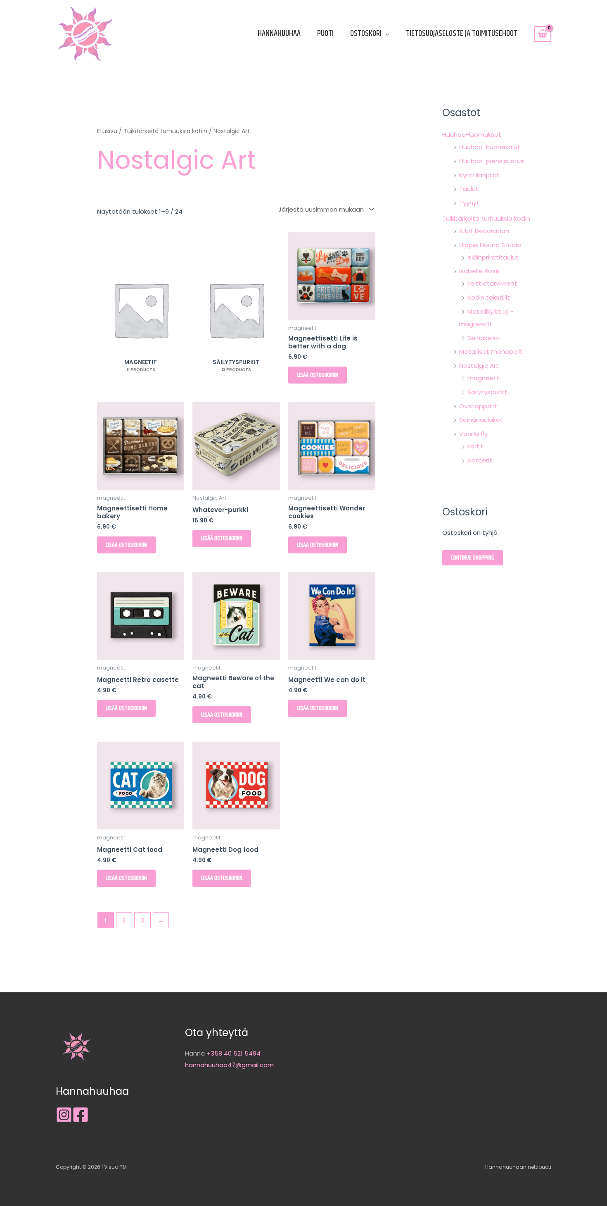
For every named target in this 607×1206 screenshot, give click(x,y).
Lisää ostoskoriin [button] (317, 375)
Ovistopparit (478, 406)
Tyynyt (469, 202)
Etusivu (107, 131)
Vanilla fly (473, 433)
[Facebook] (80, 1114)
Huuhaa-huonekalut (489, 147)
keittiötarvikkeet (492, 283)
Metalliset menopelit (491, 351)
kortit (475, 446)
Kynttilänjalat (479, 175)
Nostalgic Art (479, 365)
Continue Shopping (472, 557)
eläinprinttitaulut (493, 257)
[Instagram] (64, 1114)
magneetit (484, 378)
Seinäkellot (484, 338)
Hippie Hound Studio (490, 245)
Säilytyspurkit (487, 392)
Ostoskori (366, 33)
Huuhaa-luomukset (471, 134)
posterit (479, 460)
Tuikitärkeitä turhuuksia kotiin (165, 131)
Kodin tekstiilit (488, 297)
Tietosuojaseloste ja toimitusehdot (461, 33)
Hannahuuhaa (279, 33)
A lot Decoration (484, 230)
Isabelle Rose (479, 271)
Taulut (469, 188)
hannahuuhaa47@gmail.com (229, 1065)
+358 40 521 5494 (233, 1053)
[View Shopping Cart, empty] (542, 34)
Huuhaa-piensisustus (491, 161)
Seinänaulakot (481, 419)
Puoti (325, 33)
